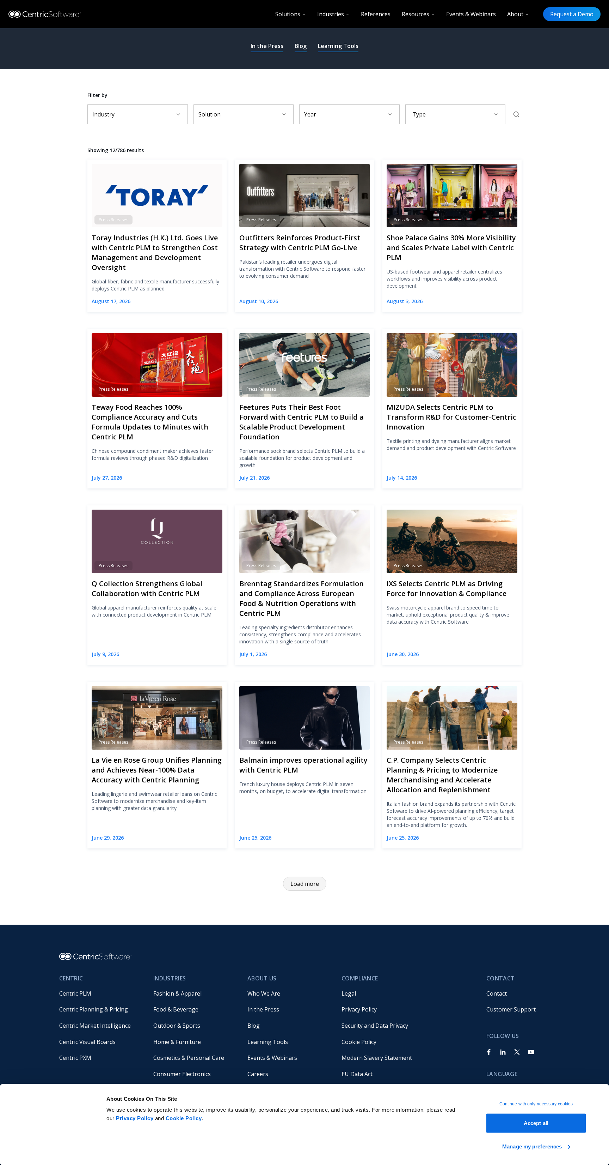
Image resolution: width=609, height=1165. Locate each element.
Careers (257, 1074)
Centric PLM (75, 993)
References (375, 14)
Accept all (536, 1123)
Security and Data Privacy (375, 1025)
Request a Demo (571, 14)
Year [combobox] (310, 114)
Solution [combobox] (209, 114)
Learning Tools (338, 46)
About (515, 14)
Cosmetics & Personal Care (188, 1058)
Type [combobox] (419, 114)
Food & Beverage (175, 1009)
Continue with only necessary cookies (536, 1103)
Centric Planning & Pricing (93, 1009)
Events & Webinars (471, 14)
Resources (415, 14)
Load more (304, 884)
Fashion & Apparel (177, 993)
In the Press (267, 46)
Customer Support (511, 1009)
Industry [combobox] (103, 114)
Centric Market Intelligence (95, 1025)
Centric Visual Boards (87, 1042)
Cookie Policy (184, 1118)
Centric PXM (75, 1058)
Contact (496, 993)
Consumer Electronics (182, 1074)
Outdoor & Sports (176, 1025)
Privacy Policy (134, 1118)
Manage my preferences (532, 1146)
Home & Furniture (177, 1042)
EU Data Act (357, 1074)
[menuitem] (100, 993)
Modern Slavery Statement (377, 1058)
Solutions (287, 14)
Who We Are (263, 993)
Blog (301, 46)
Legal (349, 993)
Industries (330, 14)
